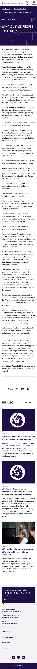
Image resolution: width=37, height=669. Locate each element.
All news (28, 402)
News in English (20, 9)
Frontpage (6, 9)
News (4, 20)
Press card (6, 643)
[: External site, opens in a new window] (17, 389)
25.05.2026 (5, 434)
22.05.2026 (5, 546)
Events (4, 648)
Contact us (6, 632)
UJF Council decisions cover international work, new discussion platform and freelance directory (17, 492)
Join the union (7, 637)
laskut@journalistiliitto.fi (9, 623)
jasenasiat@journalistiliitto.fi (10, 617)
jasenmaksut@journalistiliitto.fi (11, 611)
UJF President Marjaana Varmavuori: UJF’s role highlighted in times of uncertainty (18, 552)
